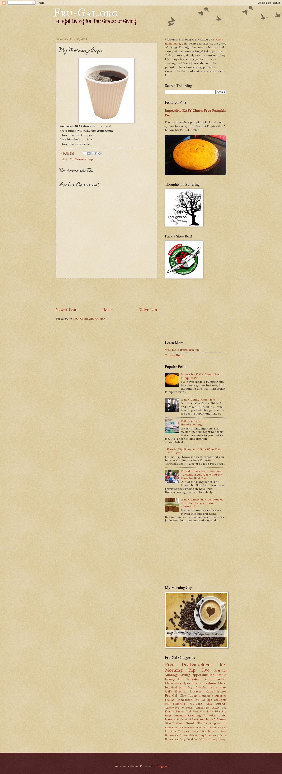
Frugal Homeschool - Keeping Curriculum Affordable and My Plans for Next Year (201, 474)
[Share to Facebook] (96, 153)
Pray (210, 711)
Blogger (162, 766)
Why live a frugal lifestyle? (183, 349)
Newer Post (66, 309)
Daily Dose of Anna (213, 731)
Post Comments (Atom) (89, 318)
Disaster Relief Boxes (208, 691)
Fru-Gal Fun (175, 687)
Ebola (213, 727)
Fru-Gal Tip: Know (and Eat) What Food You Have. (194, 451)
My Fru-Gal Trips (202, 687)
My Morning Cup (81, 159)
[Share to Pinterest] (99, 153)
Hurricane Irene (188, 731)
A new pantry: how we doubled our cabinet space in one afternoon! (202, 503)
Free (169, 664)
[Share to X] (92, 153)
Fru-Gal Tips (203, 699)
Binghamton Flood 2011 (194, 727)
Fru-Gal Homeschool (179, 699)
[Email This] (85, 153)
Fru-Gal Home (201, 739)
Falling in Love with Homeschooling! (194, 422)
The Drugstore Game (194, 679)
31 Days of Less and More (194, 719)
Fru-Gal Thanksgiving (201, 723)
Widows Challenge (195, 707)
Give (204, 670)
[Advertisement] (125, 293)
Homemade (172, 735)
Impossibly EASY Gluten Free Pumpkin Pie (200, 376)
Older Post (148, 309)
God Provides (195, 711)
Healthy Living (217, 739)
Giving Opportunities (197, 675)
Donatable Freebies (213, 695)
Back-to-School (189, 735)
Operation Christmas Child (204, 683)
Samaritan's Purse (215, 735)
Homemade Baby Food (179, 739)
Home (107, 309)
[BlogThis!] (89, 153)
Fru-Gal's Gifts (201, 703)
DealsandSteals (197, 664)
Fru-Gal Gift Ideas (181, 695)
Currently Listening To (189, 715)
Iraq (201, 735)
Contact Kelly (174, 355)
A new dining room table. (198, 399)
